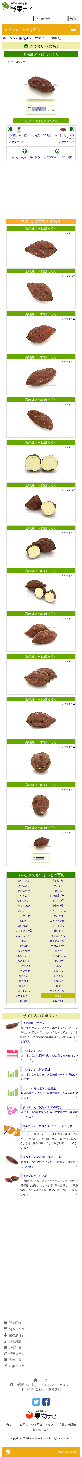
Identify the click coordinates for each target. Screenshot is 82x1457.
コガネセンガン (58, 920)
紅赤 (58, 965)
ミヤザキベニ (16, 142)
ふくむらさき (24, 965)
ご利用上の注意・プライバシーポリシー (43, 1384)
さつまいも (58, 925)
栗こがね (58, 915)
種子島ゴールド (58, 940)
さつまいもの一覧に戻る (26, 157)
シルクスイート (24, 935)
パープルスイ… (58, 955)
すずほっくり (58, 935)
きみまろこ (24, 910)
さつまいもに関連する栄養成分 (42, 1107)
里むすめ (58, 930)
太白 (23, 940)
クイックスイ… (58, 910)
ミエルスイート (24, 995)
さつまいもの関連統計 (36, 1069)
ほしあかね (24, 990)
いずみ (23, 895)
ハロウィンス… (24, 955)
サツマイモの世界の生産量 (39, 1088)
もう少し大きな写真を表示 (41, 121)
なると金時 (24, 950)
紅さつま (24, 980)
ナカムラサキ (58, 945)
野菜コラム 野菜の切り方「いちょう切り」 (47, 1127)
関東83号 (58, 905)
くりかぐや (24, 915)
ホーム (7, 38)
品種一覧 (15, 1359)
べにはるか (58, 980)
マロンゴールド (58, 990)
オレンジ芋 (58, 900)
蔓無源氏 (24, 945)
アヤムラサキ (58, 885)
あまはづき (58, 880)
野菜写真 (22, 38)
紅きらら (58, 970)
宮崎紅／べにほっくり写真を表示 (24, 136)
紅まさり (24, 985)
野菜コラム (17, 1353)
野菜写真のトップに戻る (58, 157)
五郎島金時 (24, 925)
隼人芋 (58, 950)
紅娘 (58, 985)
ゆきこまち (58, 1000)
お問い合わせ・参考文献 (43, 1389)
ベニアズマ (24, 970)
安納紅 (58, 890)
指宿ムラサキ (24, 900)
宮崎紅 (58, 995)
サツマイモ (40, 38)
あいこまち (24, 880)
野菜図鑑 (15, 1322)
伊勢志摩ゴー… (58, 895)
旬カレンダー (18, 1329)
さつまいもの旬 (32, 1050)
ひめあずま (24, 960)
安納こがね (24, 890)
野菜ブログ (17, 1366)
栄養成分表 (17, 1335)
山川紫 (23, 1000)
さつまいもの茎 (24, 930)
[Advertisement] (41, 190)
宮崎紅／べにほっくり (41, 228)
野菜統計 (15, 1341)
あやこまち (24, 885)
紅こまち (58, 975)
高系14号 (24, 920)
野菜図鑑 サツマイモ (36, 1023)
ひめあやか (58, 960)
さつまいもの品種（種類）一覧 (42, 1157)
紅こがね (24, 975)
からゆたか (24, 905)
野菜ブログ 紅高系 (35, 1176)
